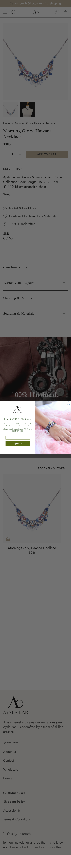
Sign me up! (18, 444)
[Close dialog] (68, 403)
